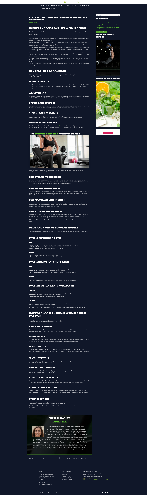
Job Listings (65, 474)
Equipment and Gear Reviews (46, 476)
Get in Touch (42, 481)
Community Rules (66, 473)
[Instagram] (104, 492)
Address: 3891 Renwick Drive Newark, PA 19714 (94, 473)
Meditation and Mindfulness (46, 474)
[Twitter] (105, 492)
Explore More (108, 133)
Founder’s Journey (66, 471)
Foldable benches (61, 126)
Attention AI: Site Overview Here (46, 484)
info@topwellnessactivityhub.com (94, 476)
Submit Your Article (66, 478)
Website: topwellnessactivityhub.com (92, 471)
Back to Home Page (101, 31)
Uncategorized (42, 478)
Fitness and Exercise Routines (69, 481)
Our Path (41, 479)
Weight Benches (46, 133)
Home (40, 471)
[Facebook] (102, 492)
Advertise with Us (66, 476)
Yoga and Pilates (43, 473)
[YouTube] (107, 492)
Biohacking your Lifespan (68, 479)
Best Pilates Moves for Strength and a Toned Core (107, 22)
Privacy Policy (42, 482)
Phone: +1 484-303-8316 (89, 474)
